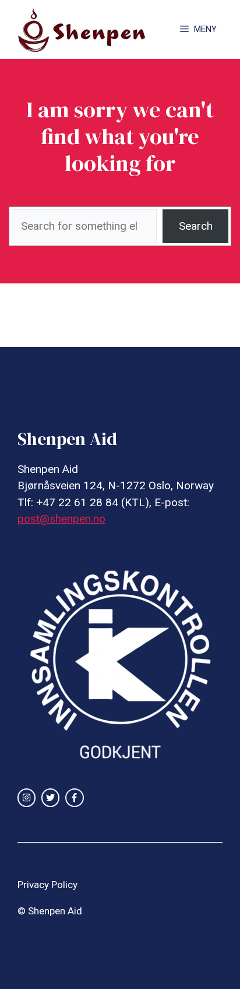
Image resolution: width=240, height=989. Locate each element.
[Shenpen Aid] (87, 29)
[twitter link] (50, 797)
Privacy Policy (47, 884)
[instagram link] (26, 797)
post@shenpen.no (61, 518)
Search (196, 226)
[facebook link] (74, 797)
